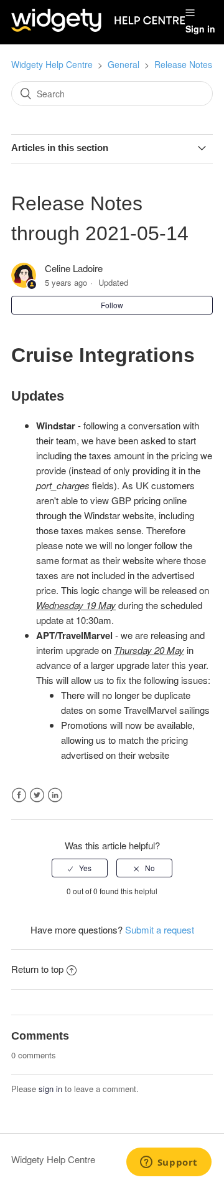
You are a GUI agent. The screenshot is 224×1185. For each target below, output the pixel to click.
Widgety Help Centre (52, 64)
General (123, 64)
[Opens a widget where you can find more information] (169, 1163)
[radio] (80, 868)
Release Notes (183, 64)
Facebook (19, 795)
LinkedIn (55, 795)
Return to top (37, 968)
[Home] (98, 27)
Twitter (37, 795)
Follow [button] (112, 305)
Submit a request (159, 929)
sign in (50, 1089)
